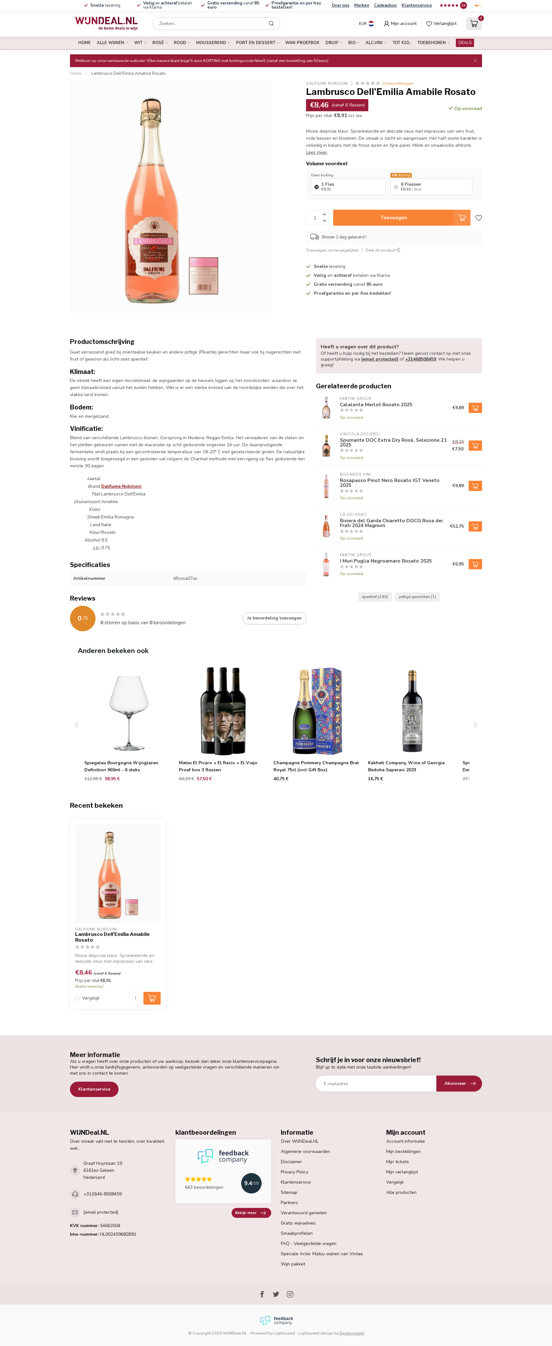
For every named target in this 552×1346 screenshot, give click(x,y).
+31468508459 (420, 359)
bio (352, 43)
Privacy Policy (294, 1172)
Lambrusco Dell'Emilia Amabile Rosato (128, 73)
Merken (361, 5)
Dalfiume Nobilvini (327, 83)
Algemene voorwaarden (305, 1151)
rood (180, 43)
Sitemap (289, 1192)
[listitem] (129, 724)
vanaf (233, 5)
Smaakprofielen (297, 1233)
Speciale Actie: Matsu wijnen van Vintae (322, 1254)
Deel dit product (380, 250)
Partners (289, 1203)
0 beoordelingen (397, 83)
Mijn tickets (397, 1162)
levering (105, 5)
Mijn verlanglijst (402, 1172)
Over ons (340, 5)
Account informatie (405, 1141)
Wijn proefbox (302, 43)
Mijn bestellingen (403, 1151)
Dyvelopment (352, 1333)
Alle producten (401, 1192)
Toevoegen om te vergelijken (332, 250)
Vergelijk (91, 998)
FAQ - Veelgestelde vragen (308, 1244)
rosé (158, 43)
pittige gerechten (417, 596)
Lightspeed (284, 1333)
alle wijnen (110, 43)
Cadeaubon (385, 5)
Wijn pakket (293, 1264)
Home (84, 43)
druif (332, 43)
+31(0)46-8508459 (102, 1194)
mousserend (211, 43)
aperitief (375, 596)
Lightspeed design (315, 1333)
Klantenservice (417, 5)
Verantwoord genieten (304, 1213)
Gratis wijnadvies (298, 1223)
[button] (76, 724)
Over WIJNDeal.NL (299, 1141)
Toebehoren (432, 43)
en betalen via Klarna (167, 5)
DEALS (464, 43)
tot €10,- (402, 43)
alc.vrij (374, 43)
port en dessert (255, 43)
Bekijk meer (246, 1212)
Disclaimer (291, 1162)
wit (138, 43)
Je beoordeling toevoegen (274, 618)
